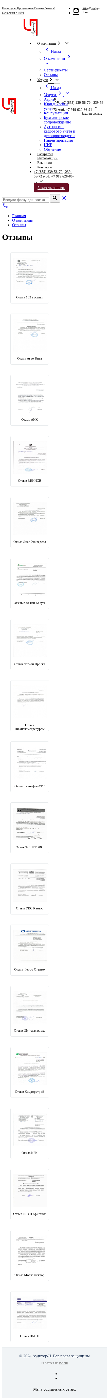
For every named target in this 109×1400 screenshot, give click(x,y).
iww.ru (63, 1363)
